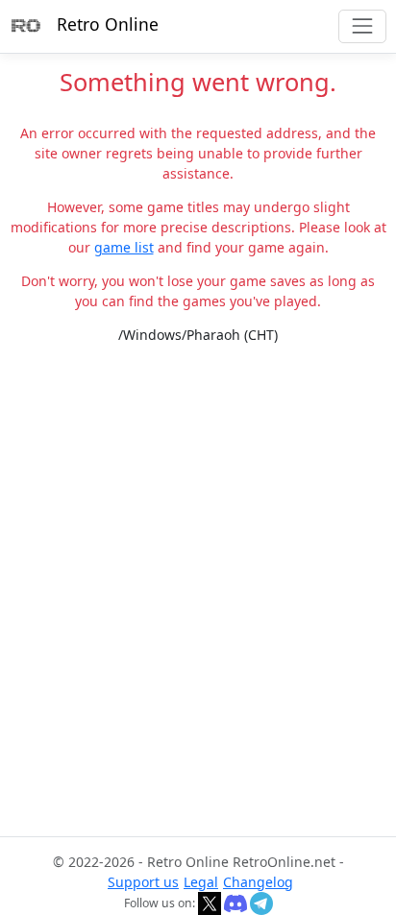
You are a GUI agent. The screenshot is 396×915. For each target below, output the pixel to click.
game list (124, 247)
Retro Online (108, 24)
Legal (201, 882)
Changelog (258, 882)
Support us (143, 882)
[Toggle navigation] (361, 26)
